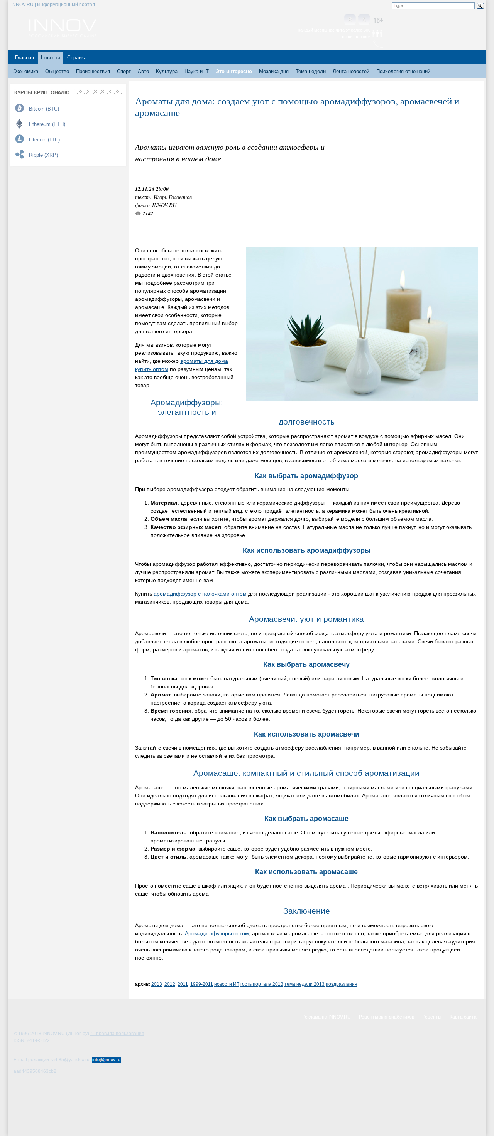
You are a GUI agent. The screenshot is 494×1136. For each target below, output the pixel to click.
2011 (183, 984)
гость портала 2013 (261, 984)
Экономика (25, 71)
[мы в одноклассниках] (363, 20)
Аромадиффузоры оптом (217, 933)
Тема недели (311, 71)
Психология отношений (403, 71)
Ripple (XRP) (43, 155)
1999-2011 (201, 984)
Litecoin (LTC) (44, 140)
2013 (156, 984)
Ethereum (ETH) (47, 124)
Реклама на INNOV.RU (326, 1017)
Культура (167, 71)
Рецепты (432, 1017)
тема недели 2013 (304, 984)
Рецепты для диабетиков (386, 1017)
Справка (76, 57)
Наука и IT (196, 71)
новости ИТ (226, 984)
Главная (24, 57)
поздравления (341, 984)
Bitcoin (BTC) (44, 109)
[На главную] (62, 35)
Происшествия (93, 71)
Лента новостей (351, 71)
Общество (57, 71)
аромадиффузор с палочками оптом (200, 594)
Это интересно (234, 71)
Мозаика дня (274, 71)
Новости (50, 57)
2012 (169, 984)
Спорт (124, 71)
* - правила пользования (117, 1033)
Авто (143, 71)
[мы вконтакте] (350, 20)
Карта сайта (463, 1017)
